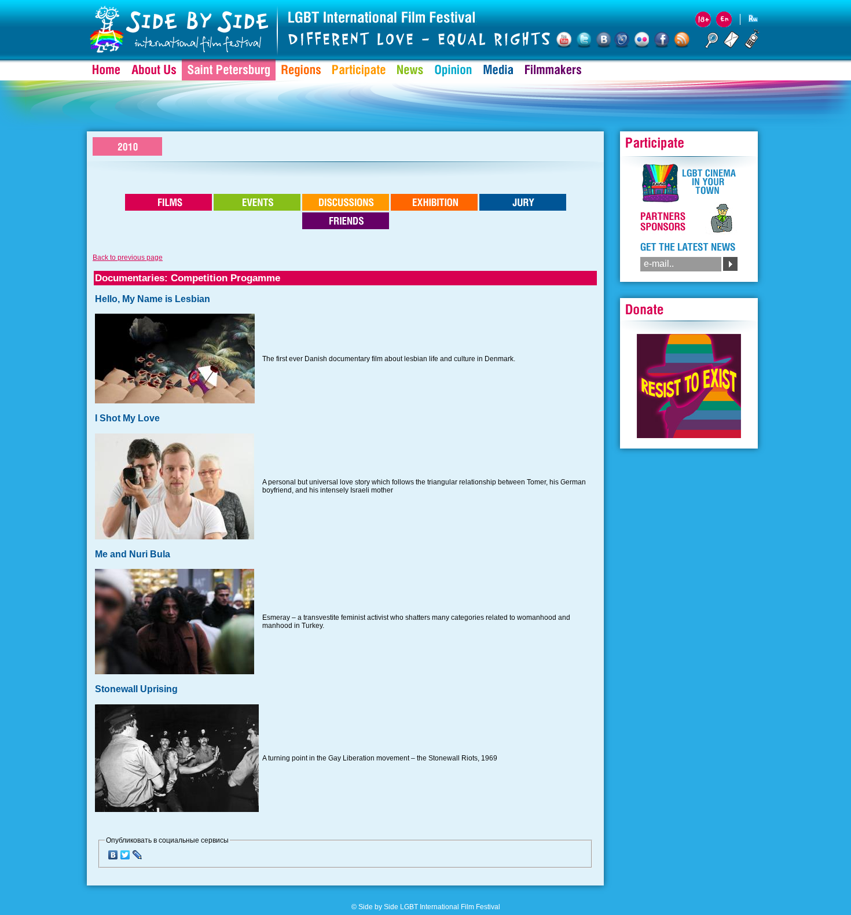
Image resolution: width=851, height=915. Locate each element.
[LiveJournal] (137, 854)
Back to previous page (128, 257)
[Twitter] (125, 854)
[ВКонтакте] (113, 854)
